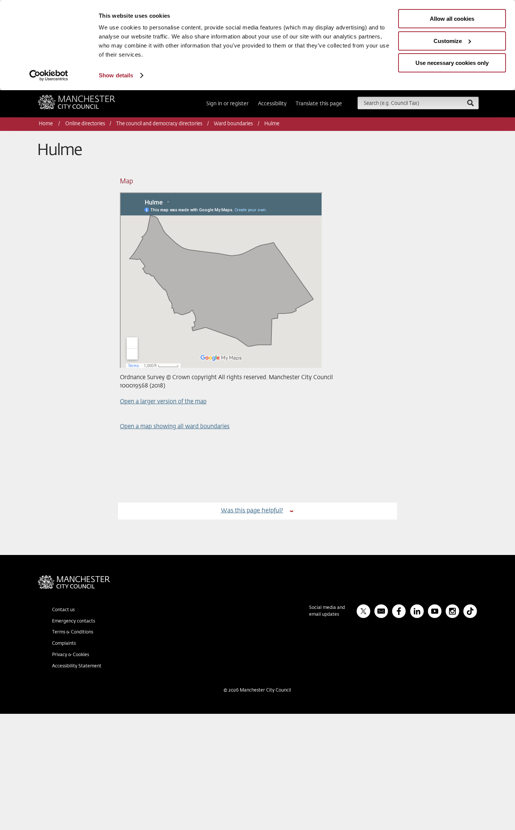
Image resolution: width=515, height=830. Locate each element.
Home (46, 123)
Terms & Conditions (72, 632)
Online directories (85, 123)
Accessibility (272, 103)
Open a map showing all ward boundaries (175, 426)
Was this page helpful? (252, 510)
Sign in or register (227, 103)
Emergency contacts (73, 621)
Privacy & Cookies (70, 655)
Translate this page (319, 103)
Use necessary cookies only (452, 63)
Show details (116, 75)
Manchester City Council (86, 97)
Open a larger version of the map (163, 401)
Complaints (64, 643)
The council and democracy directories (159, 123)
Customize (448, 41)
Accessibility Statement (76, 666)
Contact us (63, 610)
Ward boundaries (233, 123)
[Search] (470, 103)
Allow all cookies (452, 18)
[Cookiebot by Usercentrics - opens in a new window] (49, 75)
